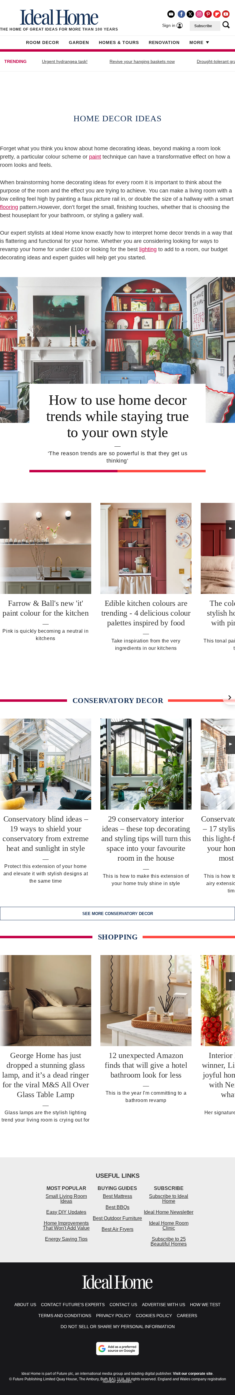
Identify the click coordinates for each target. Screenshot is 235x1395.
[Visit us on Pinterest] (208, 14)
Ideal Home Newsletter (168, 1212)
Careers (187, 1315)
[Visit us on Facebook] (181, 14)
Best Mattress (117, 1196)
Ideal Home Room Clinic (168, 1226)
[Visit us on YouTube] (225, 14)
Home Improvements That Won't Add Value (66, 1226)
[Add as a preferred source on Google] (117, 1348)
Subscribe (203, 26)
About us (25, 1304)
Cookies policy (154, 1315)
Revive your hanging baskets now (142, 61)
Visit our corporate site (193, 1373)
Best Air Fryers (117, 1229)
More (196, 42)
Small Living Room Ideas (66, 1199)
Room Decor (42, 42)
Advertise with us (163, 1304)
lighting (148, 249)
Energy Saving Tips (66, 1239)
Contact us (123, 1304)
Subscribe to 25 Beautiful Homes (169, 1241)
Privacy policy (113, 1315)
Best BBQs (117, 1207)
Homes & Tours (119, 42)
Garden (79, 42)
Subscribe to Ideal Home (168, 1199)
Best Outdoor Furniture (117, 1218)
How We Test (205, 1304)
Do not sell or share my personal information (118, 1326)
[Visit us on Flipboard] (217, 14)
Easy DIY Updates (66, 1212)
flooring (9, 207)
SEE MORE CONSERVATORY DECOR (117, 913)
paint (95, 157)
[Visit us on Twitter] (190, 14)
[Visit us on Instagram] (199, 14)
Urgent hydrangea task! (65, 61)
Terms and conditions (64, 1315)
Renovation (164, 42)
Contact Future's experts (73, 1304)
